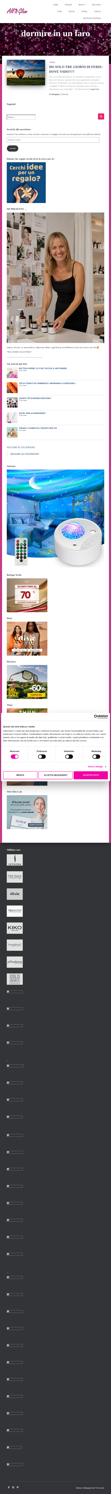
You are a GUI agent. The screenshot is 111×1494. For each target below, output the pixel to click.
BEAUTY (82, 5)
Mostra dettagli (95, 766)
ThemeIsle (99, 1488)
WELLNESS (96, 5)
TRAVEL (84, 12)
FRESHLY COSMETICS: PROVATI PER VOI (38, 428)
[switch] (42, 756)
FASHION (68, 5)
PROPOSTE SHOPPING (92, 18)
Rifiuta (20, 775)
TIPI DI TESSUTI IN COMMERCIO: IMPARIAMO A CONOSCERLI (47, 383)
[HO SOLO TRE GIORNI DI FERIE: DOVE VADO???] (26, 72)
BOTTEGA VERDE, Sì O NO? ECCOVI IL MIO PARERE (43, 368)
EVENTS (97, 12)
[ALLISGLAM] (17, 11)
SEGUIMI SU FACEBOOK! (21, 447)
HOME (55, 5)
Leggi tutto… (95, 89)
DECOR (72, 12)
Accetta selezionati (55, 775)
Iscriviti (13, 148)
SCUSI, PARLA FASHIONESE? (32, 413)
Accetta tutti (91, 775)
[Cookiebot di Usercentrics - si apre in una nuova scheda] (96, 717)
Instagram (13, 1487)
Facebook (9, 1487)
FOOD (59, 12)
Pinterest (17, 1487)
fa (64, 94)
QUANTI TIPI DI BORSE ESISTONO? (35, 398)
